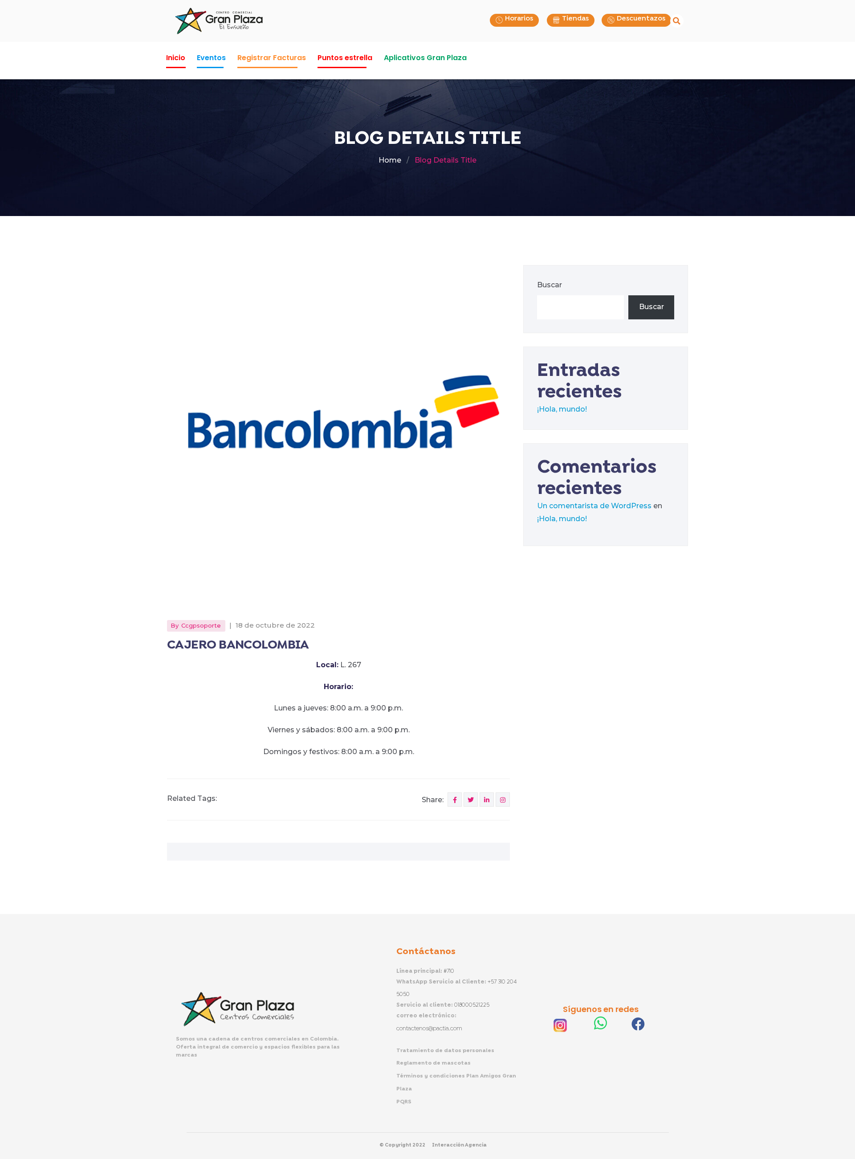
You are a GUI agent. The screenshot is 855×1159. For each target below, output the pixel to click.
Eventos (211, 58)
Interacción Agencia (459, 1145)
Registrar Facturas (271, 58)
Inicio (175, 58)
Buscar (549, 285)
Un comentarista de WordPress (594, 506)
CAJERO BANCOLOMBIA (238, 645)
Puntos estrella (345, 58)
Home (390, 160)
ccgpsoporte (201, 625)
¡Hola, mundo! (562, 409)
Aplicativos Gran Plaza (425, 58)
